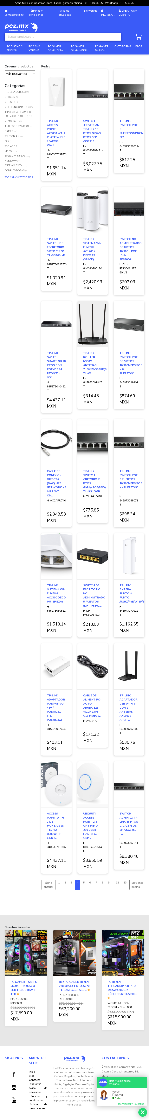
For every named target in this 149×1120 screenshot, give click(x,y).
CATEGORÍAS (123, 46)
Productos (35, 1084)
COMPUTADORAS (14, 170)
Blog (32, 1076)
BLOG (138, 46)
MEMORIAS (11, 121)
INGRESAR (107, 15)
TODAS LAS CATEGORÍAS (19, 177)
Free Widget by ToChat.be (130, 1104)
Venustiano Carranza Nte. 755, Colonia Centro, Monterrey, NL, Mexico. (122, 1071)
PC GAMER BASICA (101, 48)
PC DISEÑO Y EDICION (15, 48)
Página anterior (48, 885)
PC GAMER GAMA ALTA (55, 48)
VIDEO (8, 151)
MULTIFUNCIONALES (16, 107)
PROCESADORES (14, 92)
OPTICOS (10, 97)
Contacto (34, 1080)
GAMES (9, 131)
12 (117, 882)
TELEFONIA (11, 136)
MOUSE (9, 102)
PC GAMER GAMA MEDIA (79, 48)
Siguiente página (137, 885)
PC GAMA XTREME (35, 48)
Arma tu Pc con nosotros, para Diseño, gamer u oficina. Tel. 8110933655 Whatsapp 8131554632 (74, 3)
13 (125, 882)
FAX (7, 141)
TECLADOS (11, 146)
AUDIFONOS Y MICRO (17, 126)
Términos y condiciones (36, 13)
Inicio (32, 1072)
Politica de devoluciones (38, 1106)
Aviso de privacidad (65, 13)
